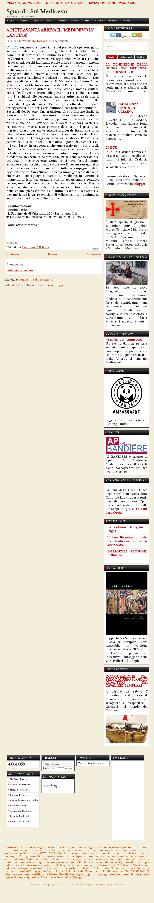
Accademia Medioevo (21, 811)
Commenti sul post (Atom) (35, 279)
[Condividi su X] (13, 242)
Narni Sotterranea (20, 790)
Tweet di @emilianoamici (91, 763)
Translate (67, 768)
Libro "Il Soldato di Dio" (65, 2)
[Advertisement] (41, 231)
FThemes (43, 885)
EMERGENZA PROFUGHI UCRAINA (128, 108)
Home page (53, 254)
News (127, 20)
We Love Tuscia (18, 779)
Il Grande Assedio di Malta (24, 800)
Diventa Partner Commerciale (112, 2)
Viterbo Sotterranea (20, 784)
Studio (38, 20)
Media (63, 20)
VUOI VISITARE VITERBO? (24, 2)
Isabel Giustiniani (19, 821)
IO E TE (111, 147)
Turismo (23, 20)
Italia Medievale (18, 805)
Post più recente (13, 254)
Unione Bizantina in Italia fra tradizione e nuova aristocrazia (127, 541)
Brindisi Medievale (20, 816)
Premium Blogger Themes (88, 885)
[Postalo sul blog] (10, 242)
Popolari (111, 57)
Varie (50, 20)
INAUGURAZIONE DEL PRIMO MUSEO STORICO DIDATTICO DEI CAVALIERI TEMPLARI (127, 681)
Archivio (140, 57)
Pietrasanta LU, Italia (35, 247)
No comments (59, 40)
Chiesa (75, 20)
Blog (10, 20)
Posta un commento (19, 270)
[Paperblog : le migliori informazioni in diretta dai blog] (50, 787)
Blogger (139, 184)
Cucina (100, 20)
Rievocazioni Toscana (33, 40)
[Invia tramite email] (7, 242)
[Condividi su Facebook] (16, 242)
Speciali (114, 20)
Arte (88, 20)
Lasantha (70, 885)
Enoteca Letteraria (20, 795)
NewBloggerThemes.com (112, 885)
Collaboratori (126, 57)
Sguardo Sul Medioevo (36, 11)
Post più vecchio (94, 254)
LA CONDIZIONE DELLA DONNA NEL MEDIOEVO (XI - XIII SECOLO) (127, 68)
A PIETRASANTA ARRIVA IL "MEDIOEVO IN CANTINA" (50, 33)
